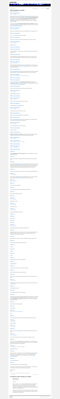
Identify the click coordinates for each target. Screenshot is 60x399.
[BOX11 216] (12, 187)
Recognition (17, 5)
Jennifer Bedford (23, 346)
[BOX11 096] (12, 151)
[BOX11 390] (12, 290)
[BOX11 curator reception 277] (15, 49)
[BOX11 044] (12, 224)
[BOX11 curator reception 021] (15, 74)
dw (17, 11)
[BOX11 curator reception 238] (15, 127)
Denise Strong (19, 330)
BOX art (15, 360)
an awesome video (22, 84)
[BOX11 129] (12, 274)
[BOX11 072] (12, 240)
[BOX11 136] (12, 279)
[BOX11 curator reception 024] (15, 12)
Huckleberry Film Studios (14, 83)
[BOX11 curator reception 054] (15, 46)
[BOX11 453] (12, 333)
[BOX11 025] (12, 161)
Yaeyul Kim (18, 311)
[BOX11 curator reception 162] (15, 117)
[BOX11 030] (12, 214)
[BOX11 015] (12, 156)
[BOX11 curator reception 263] (15, 41)
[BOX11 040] (12, 220)
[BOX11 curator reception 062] (15, 90)
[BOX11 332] (12, 339)
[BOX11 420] (12, 310)
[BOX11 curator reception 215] (15, 61)
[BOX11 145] (12, 285)
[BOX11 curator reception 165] (15, 132)
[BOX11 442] (12, 328)
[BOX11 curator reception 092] (15, 95)
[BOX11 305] (12, 301)
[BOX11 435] (12, 319)
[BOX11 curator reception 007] (15, 69)
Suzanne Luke (17, 119)
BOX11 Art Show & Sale (26, 16)
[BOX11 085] (12, 248)
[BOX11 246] (12, 191)
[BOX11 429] (12, 208)
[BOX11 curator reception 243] (15, 145)
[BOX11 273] (12, 197)
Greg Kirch (20, 64)
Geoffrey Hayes (20, 163)
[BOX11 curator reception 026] (15, 77)
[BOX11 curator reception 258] (15, 37)
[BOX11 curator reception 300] (15, 27)
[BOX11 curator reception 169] (15, 122)
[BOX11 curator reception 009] (15, 33)
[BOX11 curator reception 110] (15, 103)
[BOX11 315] (12, 362)
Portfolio (14, 5)
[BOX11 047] (12, 229)
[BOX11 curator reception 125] (15, 97)
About (11, 5)
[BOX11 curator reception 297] (15, 59)
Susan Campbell (19, 105)
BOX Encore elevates (35, 8)
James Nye (25, 66)
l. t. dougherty (14, 204)
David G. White (15, 174)
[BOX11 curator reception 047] (15, 86)
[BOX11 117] (12, 270)
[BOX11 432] (12, 203)
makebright (12, 2)
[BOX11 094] (12, 253)
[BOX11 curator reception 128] (15, 107)
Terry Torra (16, 141)
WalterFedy (12, 20)
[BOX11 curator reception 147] (15, 112)
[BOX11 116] (12, 265)
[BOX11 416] (12, 305)
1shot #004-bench (12, 8)
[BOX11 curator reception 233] (15, 143)
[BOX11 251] (12, 195)
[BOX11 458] (12, 350)
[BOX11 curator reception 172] (15, 137)
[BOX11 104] (12, 261)
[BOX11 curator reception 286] (15, 54)
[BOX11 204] (12, 179)
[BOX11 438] (12, 325)
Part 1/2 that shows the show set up (16, 25)
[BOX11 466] (12, 358)
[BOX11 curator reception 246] (15, 149)
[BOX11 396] (12, 315)
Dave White (17, 176)
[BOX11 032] (12, 216)
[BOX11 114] (12, 257)
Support (21, 5)
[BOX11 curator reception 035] (15, 79)
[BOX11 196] (12, 173)
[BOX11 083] (12, 244)
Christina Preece (16, 71)
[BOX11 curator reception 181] (15, 140)
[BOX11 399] (12, 294)
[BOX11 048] (12, 169)
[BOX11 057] (12, 236)
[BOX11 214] (12, 183)
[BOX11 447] (12, 345)
